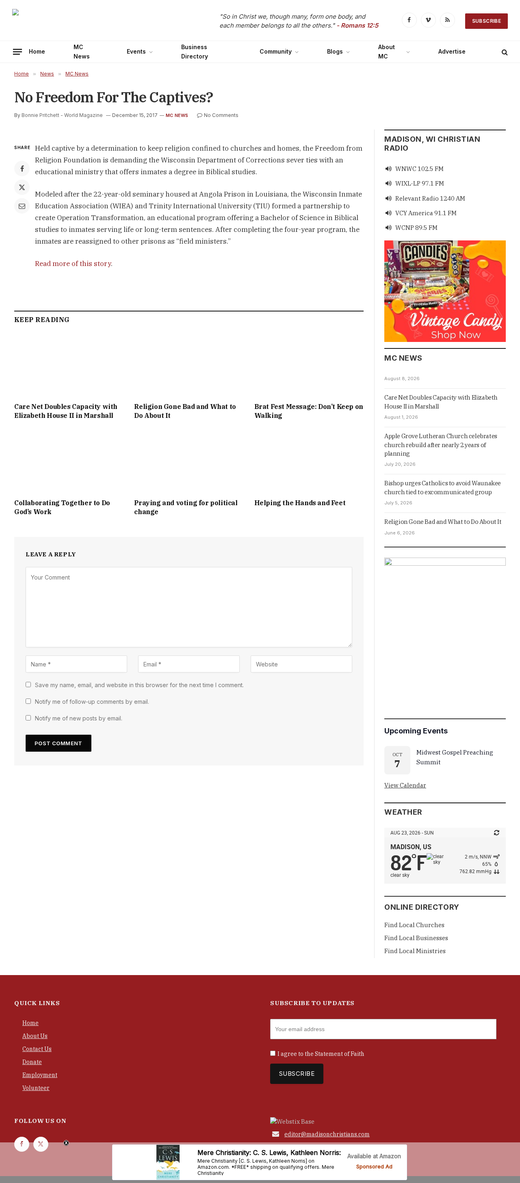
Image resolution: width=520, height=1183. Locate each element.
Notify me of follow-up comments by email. (92, 701)
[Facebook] (22, 168)
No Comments (221, 115)
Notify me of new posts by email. (78, 718)
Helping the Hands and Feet (300, 503)
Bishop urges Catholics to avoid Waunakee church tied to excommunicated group (442, 487)
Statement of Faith (339, 1054)
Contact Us (37, 1049)
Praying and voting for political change (185, 507)
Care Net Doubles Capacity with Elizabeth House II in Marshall (65, 411)
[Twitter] (22, 187)
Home (37, 51)
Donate (32, 1062)
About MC (386, 51)
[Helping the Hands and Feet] (309, 461)
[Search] (504, 52)
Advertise (452, 51)
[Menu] (17, 51)
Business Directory (194, 51)
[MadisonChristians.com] (83, 21)
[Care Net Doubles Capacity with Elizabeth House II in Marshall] (69, 365)
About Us (35, 1036)
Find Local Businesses (416, 938)
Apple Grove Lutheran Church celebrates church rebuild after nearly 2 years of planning (440, 444)
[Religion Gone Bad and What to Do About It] (188, 365)
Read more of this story (73, 263)
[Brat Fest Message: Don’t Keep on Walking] (309, 365)
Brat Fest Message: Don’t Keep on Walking (308, 411)
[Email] (22, 206)
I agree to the (320, 1054)
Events (136, 51)
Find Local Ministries (415, 951)
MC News (82, 51)
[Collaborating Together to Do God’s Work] (69, 461)
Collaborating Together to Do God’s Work (62, 507)
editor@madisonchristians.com (327, 1134)
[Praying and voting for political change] (188, 461)
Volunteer (36, 1088)
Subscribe (486, 21)
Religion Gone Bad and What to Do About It (185, 411)
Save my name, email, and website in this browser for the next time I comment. (139, 684)
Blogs (335, 51)
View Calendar (405, 785)
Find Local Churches (414, 925)
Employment (39, 1075)
